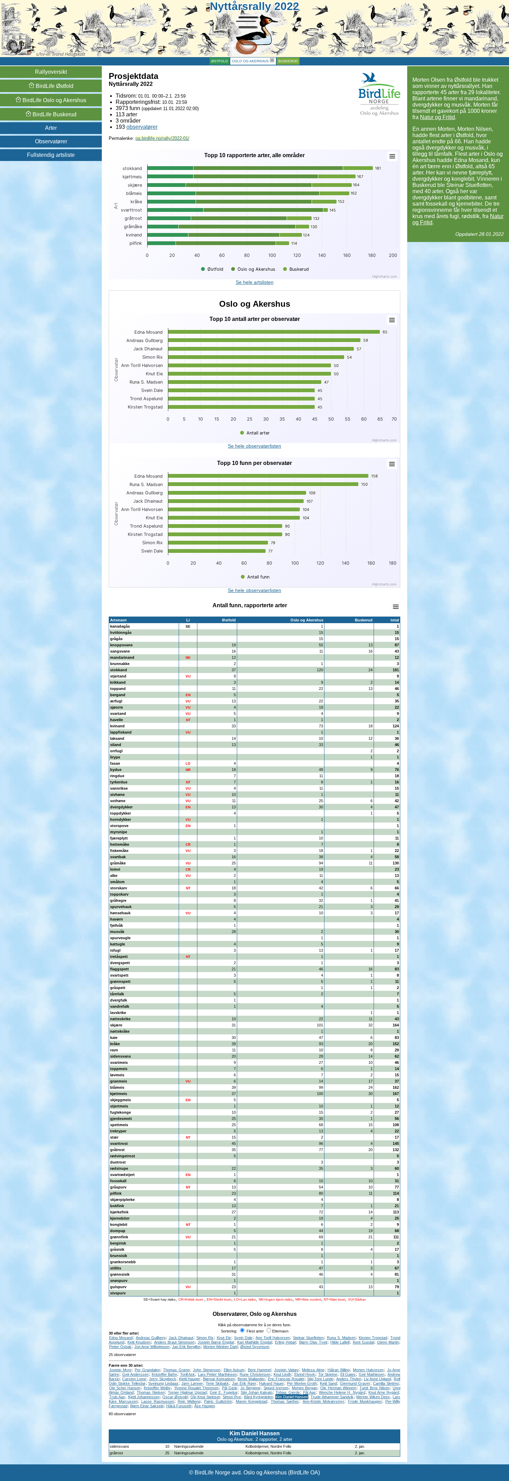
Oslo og (53, 100)
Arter (51, 128)
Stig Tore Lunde (320, 1379)
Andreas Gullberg (151, 1338)
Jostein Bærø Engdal (216, 1342)
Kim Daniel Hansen (292, 1397)
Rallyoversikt (51, 72)
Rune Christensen (255, 1374)
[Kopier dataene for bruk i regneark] (395, 606)
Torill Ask (187, 1374)
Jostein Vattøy (286, 1370)
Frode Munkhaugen (365, 1401)
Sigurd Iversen (276, 1388)
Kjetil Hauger (189, 1379)
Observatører (51, 141)
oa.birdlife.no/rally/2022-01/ (162, 138)
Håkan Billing (339, 1370)
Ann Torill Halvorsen (273, 1338)
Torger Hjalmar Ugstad (187, 1392)
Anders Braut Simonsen (174, 1342)
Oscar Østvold (174, 1397)
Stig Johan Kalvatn (257, 1392)
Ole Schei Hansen (125, 1388)
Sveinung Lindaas (163, 1383)
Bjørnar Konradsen (219, 1379)
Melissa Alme (313, 1370)
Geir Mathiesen (372, 1374)
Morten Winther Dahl (220, 1347)
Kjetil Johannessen (144, 1397)
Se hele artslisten (255, 282)
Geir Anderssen (135, 1374)
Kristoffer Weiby (157, 1388)
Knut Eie (224, 1338)
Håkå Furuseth (178, 1406)
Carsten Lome (134, 1379)
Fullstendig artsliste (51, 155)
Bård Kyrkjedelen (258, 1397)
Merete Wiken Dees (373, 1397)
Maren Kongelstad (251, 1401)
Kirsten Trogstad (373, 1338)
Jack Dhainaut (181, 1338)
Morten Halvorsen (368, 1370)
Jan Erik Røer (244, 1383)
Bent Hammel (259, 1370)
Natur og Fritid (437, 117)
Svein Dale (243, 1338)
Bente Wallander (251, 1379)
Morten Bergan (304, 1388)
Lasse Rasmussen (157, 1401)
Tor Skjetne (328, 1374)
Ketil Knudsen (139, 1342)
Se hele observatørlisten (254, 446)
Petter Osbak (120, 1347)
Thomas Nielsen (150, 1392)
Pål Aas (309, 1392)
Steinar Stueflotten (308, 1338)
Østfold (219, 61)
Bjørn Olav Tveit (313, 1342)
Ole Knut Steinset (205, 1397)
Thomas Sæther (285, 1401)
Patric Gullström (218, 1401)
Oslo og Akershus (250, 61)
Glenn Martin (388, 1342)
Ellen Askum (234, 1370)
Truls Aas (117, 1397)
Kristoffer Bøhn (164, 1374)
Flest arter (254, 1331)
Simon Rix (205, 1338)
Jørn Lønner (192, 1383)
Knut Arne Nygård (383, 1392)
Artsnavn (118, 620)
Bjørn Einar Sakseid (146, 1406)
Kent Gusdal (363, 1342)
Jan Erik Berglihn (186, 1347)
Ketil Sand (328, 1383)
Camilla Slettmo (386, 1383)
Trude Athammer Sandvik (332, 1397)
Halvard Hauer (271, 1383)
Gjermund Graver (355, 1383)
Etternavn (280, 1331)
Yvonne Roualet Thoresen (196, 1388)
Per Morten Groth (302, 1383)
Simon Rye (232, 1397)
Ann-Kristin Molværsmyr (324, 1401)
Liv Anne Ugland (377, 1379)
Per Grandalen (147, 1370)
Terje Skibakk (217, 1383)
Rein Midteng (189, 1401)
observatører (142, 127)
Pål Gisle (229, 1388)
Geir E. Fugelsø (223, 1392)
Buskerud (288, 61)
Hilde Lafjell (339, 1342)
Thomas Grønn (176, 1370)
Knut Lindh (283, 1374)
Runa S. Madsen (341, 1338)
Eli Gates (348, 1374)
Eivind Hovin (304, 1374)
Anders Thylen (348, 1379)
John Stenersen (206, 1370)
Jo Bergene (250, 1388)
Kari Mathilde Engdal (254, 1342)
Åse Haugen (204, 1406)
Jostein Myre (120, 1370)
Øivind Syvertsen (254, 1347)
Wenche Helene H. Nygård (342, 1392)
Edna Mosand (121, 1338)
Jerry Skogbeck (162, 1379)
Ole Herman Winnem (338, 1388)
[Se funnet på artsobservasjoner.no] (397, 1446)
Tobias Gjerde (288, 1392)
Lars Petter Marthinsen (217, 1374)
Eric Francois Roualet (286, 1379)
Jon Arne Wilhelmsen (151, 1347)
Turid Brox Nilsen (374, 1388)
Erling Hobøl (285, 1342)
